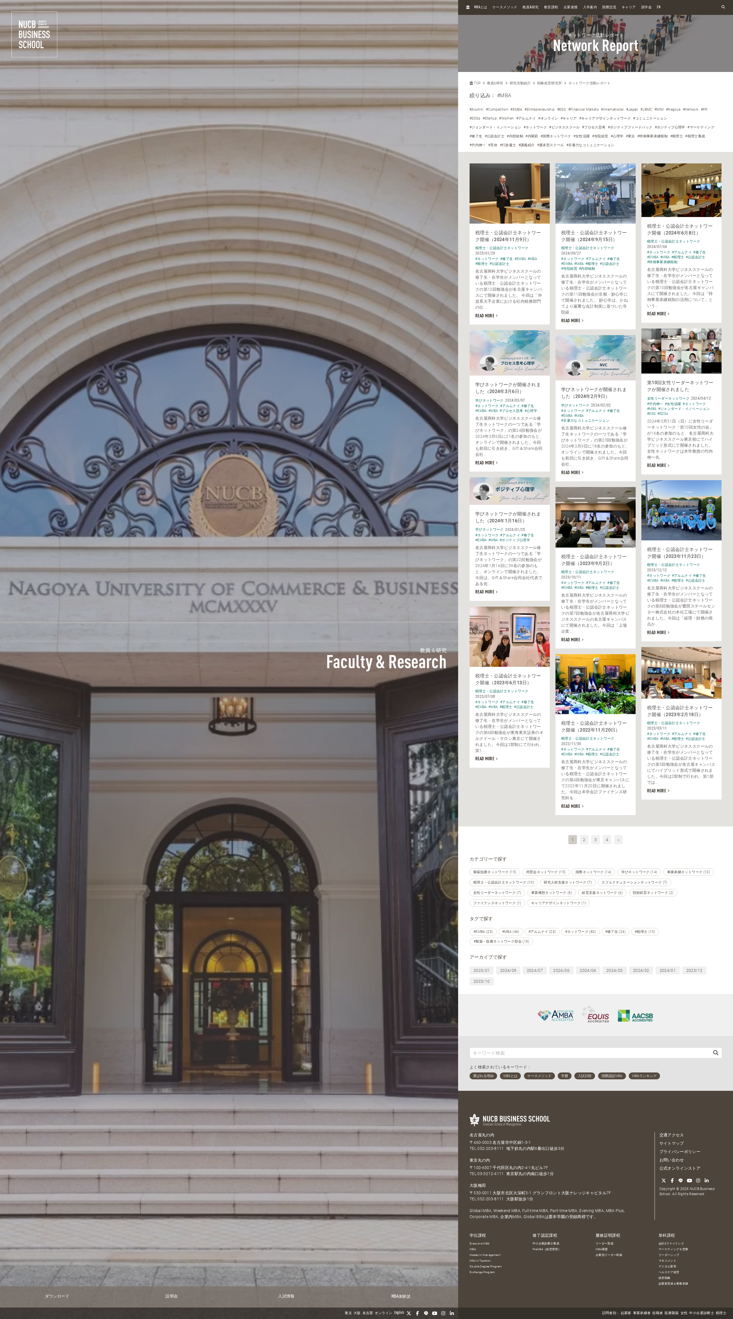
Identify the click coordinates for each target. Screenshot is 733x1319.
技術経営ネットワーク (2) (653, 893)
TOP (476, 83)
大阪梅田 (478, 1185)
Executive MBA (480, 1243)
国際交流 (609, 7)
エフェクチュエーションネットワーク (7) (634, 882)
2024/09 (508, 970)
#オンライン (548, 118)
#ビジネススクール (564, 127)
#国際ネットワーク (556, 136)
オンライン (384, 1313)
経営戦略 (664, 1277)
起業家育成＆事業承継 (673, 1283)
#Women (506, 118)
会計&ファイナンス (671, 1243)
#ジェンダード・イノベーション (495, 127)
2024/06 (561, 970)
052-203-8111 (490, 1148)
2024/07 (535, 970)
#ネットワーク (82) (580, 932)
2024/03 (614, 970)
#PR (704, 110)
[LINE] (426, 1313)
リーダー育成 (604, 1243)
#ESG (561, 110)
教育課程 (551, 7)
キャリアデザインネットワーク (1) (558, 903)
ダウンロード (57, 1296)
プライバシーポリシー (680, 1151)
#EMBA (516, 110)
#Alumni (476, 110)
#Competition (497, 110)
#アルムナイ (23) (542, 932)
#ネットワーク (535, 127)
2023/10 (482, 981)
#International (612, 110)
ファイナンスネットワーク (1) (497, 903)
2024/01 (668, 970)
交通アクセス (671, 1135)
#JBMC (646, 110)
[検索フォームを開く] (723, 7)
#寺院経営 (600, 136)
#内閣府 (531, 136)
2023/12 (694, 970)
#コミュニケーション (650, 118)
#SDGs (475, 118)
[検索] (716, 1053)
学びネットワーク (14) (639, 872)
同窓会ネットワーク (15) (546, 872)
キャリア (629, 7)
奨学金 (646, 7)
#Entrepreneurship (540, 110)
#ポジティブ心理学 (670, 127)
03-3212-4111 (490, 1173)
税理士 (721, 1313)
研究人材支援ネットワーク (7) (568, 882)
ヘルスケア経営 (669, 1272)
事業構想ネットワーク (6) (551, 893)
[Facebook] (417, 1313)
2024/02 (641, 970)
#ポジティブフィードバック (630, 127)
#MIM (659, 110)
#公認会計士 (495, 136)
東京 (348, 1313)
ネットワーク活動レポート (589, 83)
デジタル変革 (667, 1266)
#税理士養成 (695, 136)
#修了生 (476, 136)
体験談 (401, 1296)
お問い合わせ (671, 1160)
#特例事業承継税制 (652, 136)
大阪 (357, 1313)
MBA (473, 1249)
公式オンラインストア (680, 1168)
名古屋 (367, 1313)
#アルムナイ (526, 118)
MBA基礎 (602, 1249)
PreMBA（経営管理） (547, 1249)
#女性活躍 (582, 136)
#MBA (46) (510, 932)
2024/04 (588, 970)
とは (480, 7)
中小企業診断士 (701, 1313)
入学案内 (590, 7)
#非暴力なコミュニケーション (590, 145)
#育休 (492, 145)
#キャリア (569, 118)
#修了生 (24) (615, 932)
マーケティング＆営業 (673, 1249)
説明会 (171, 1296)
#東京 (630, 136)
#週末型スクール (550, 145)
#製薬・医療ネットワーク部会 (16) (501, 941)
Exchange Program (482, 1272)
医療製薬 (672, 1313)
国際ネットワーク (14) (594, 872)
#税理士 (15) (645, 932)
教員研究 (531, 7)
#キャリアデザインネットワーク (605, 118)
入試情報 (286, 1296)
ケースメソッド (504, 7)
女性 (684, 1313)
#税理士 (676, 136)
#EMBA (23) (483, 932)
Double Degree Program (486, 1266)
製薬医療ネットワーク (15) (494, 872)
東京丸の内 (480, 1160)
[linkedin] (452, 1313)
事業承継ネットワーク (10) (688, 872)
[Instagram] (443, 1313)
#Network (691, 110)
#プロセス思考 (593, 127)
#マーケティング (700, 127)
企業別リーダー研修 (609, 1255)
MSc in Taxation (480, 1260)
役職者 (657, 1313)
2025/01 (482, 970)
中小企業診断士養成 (546, 1243)
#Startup (490, 118)
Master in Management (485, 1255)
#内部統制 (515, 136)
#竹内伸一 (478, 145)
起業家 (626, 1313)
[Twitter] (409, 1313)
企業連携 (570, 7)
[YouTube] (434, 1313)
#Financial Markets (583, 110)
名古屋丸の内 (482, 1135)
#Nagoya (673, 110)
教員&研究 (495, 83)
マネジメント (667, 1260)
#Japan (632, 110)
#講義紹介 (527, 145)
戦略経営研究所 (549, 83)
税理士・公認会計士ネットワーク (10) (503, 882)
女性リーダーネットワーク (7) (497, 893)
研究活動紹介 (520, 83)
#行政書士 (508, 145)
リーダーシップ (669, 1255)
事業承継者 (642, 1313)
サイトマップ (671, 1143)
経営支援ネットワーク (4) (602, 893)
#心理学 (617, 136)
